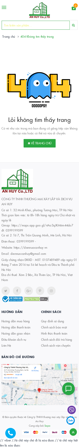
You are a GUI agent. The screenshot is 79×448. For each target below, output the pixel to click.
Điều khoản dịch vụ (13, 339)
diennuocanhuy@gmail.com (28, 253)
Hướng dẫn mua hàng (15, 321)
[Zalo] (70, 420)
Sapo (47, 425)
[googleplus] (28, 291)
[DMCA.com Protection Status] (36, 298)
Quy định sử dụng (52, 321)
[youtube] (40, 291)
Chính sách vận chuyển (55, 345)
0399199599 (25, 241)
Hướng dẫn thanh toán (15, 327)
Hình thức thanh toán (54, 333)
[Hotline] (12, 435)
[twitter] (5, 291)
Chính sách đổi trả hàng (56, 339)
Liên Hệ (6, 345)
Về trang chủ (40, 143)
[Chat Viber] (71, 410)
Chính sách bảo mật (54, 327)
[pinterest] (51, 291)
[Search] (73, 25)
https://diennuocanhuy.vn (30, 247)
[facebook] (17, 291)
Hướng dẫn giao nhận (15, 333)
